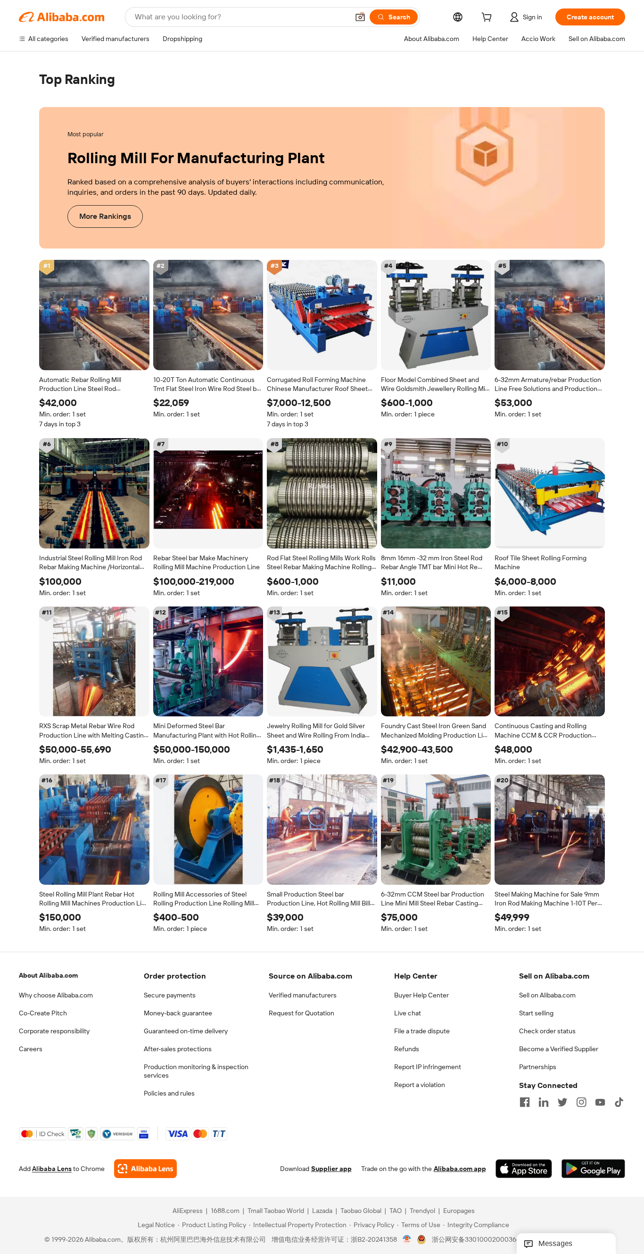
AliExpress (188, 1211)
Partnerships (537, 1067)
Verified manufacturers (303, 995)
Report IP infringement (427, 1067)
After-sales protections (178, 1049)
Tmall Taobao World (276, 1211)
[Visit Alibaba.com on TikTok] (619, 1102)
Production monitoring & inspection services (196, 1071)
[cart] (488, 18)
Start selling (536, 1013)
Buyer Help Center (421, 995)
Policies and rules (169, 1093)
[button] (360, 17)
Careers (30, 1049)
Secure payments (170, 995)
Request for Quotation (301, 1013)
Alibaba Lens (52, 1169)
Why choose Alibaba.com (56, 995)
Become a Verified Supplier (558, 1049)
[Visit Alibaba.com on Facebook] (524, 1102)
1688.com (225, 1211)
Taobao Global (360, 1211)
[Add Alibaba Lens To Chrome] (145, 1169)
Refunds (406, 1049)
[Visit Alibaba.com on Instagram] (581, 1102)
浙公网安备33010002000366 (476, 1240)
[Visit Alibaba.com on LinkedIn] (543, 1102)
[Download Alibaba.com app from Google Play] (593, 1169)
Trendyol (422, 1211)
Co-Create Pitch (43, 1013)
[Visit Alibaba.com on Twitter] (562, 1102)
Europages (459, 1211)
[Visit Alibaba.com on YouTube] (600, 1102)
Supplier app (331, 1169)
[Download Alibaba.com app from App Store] (523, 1169)
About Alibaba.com (48, 975)
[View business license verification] (407, 1240)
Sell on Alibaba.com (547, 995)
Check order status (547, 1031)
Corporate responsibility (54, 1031)
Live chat (407, 1013)
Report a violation (419, 1084)
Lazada (322, 1211)
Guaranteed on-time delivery (186, 1031)
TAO (395, 1211)
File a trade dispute (422, 1031)
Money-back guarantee (178, 1013)
